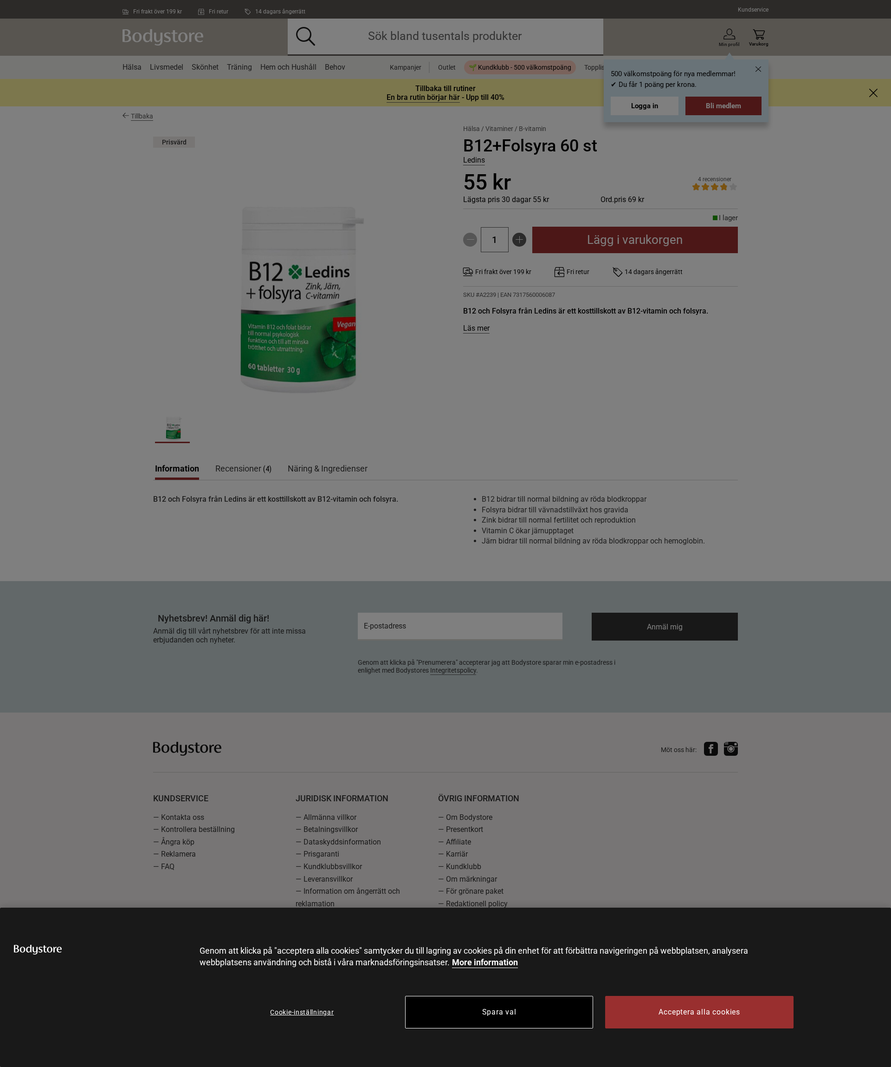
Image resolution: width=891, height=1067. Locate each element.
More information (485, 962)
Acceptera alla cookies (699, 1012)
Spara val (499, 1012)
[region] (445, 987)
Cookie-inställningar (302, 1012)
